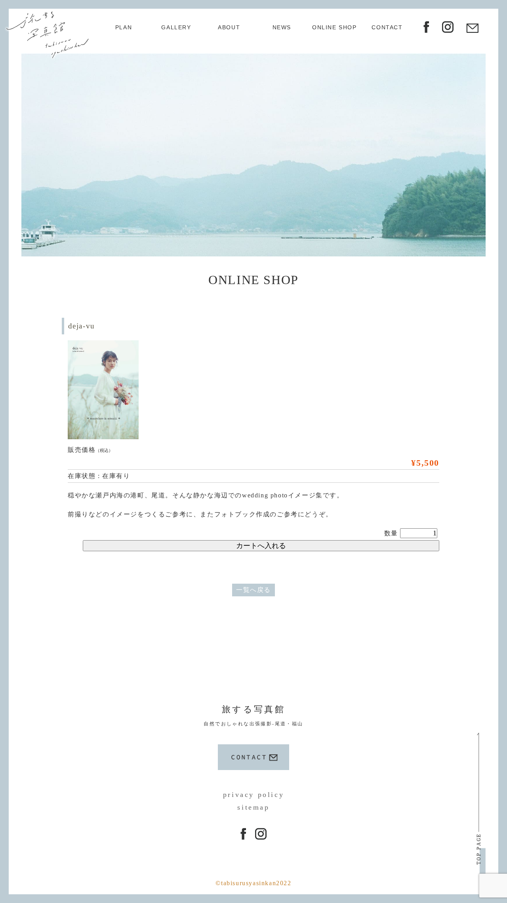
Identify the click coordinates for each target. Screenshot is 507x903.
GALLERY (176, 27)
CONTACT (387, 27)
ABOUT (229, 27)
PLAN (123, 27)
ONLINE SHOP (334, 27)
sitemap (253, 807)
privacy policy (253, 795)
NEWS (282, 27)
